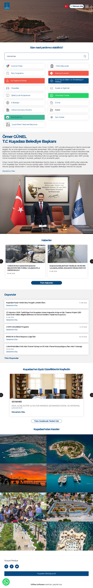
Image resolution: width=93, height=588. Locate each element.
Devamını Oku (8, 171)
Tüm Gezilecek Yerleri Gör (46, 421)
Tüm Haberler (46, 283)
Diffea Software (37, 584)
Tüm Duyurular (11, 358)
